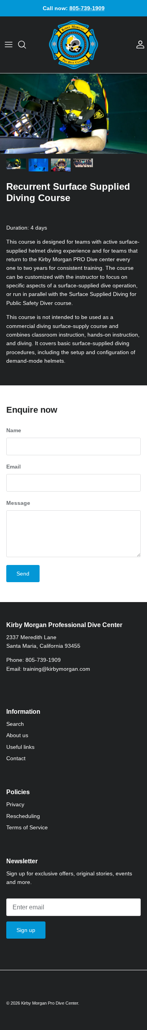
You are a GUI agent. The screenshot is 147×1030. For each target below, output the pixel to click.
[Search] (25, 44)
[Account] (138, 44)
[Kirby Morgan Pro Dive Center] (73, 44)
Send (22, 573)
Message (18, 503)
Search (15, 724)
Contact (15, 758)
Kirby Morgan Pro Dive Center (49, 1003)
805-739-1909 (43, 660)
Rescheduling (23, 816)
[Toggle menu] (8, 44)
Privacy (15, 804)
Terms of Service (27, 827)
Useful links (20, 747)
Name (13, 430)
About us (17, 735)
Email (13, 466)
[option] (73, 113)
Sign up (25, 930)
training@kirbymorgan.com (56, 669)
